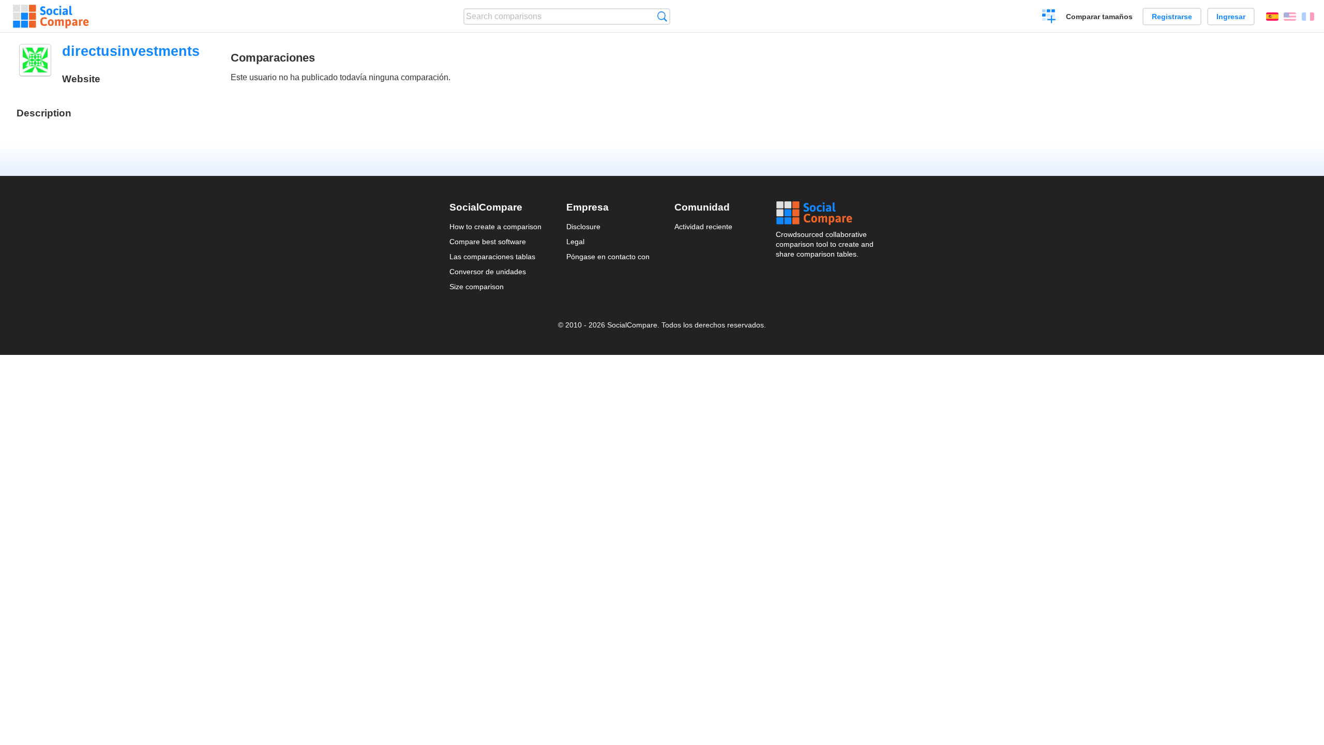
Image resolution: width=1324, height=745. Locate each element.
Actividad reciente (703, 226)
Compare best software (487, 241)
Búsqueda (662, 16)
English (1290, 16)
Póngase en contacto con (608, 256)
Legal (575, 241)
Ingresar (1230, 16)
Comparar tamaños (1099, 16)
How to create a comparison (495, 226)
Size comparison (476, 286)
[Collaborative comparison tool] (51, 16)
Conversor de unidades (487, 271)
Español (1272, 16)
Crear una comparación (1049, 17)
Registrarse (1172, 16)
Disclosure (583, 226)
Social (825, 213)
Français (1308, 16)
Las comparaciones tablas (492, 256)
